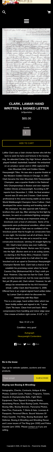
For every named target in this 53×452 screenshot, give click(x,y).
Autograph (29, 333)
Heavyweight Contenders (29, 336)
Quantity (27, 127)
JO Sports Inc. (25, 446)
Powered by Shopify (39, 446)
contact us (33, 426)
